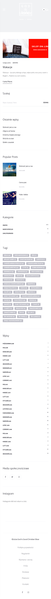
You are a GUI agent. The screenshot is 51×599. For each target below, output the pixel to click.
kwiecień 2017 (7, 388)
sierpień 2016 (7, 421)
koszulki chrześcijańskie (14, 284)
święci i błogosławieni (13, 321)
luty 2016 (6, 446)
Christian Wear (26, 259)
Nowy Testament (11, 296)
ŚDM (21, 312)
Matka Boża (36, 288)
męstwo (31, 292)
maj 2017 (5, 384)
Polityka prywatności (25, 547)
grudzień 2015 (7, 454)
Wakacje (7, 67)
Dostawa (25, 572)
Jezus (19, 276)
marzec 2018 (7, 356)
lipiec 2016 (6, 425)
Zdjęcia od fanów (9, 131)
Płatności (25, 578)
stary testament (22, 304)
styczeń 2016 (7, 450)
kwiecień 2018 (7, 352)
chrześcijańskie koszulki (14, 263)
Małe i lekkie (23, 194)
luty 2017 (6, 397)
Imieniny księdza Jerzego (11, 135)
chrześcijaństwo (11, 267)
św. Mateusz (9, 316)
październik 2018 (8, 344)
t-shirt (36, 304)
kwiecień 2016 (7, 437)
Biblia (7, 255)
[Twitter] (12, 477)
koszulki (20, 280)
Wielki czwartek (8, 142)
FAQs (25, 566)
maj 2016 (5, 433)
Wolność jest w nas (9, 127)
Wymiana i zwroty (25, 559)
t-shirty (8, 308)
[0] (47, 9)
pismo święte (19, 300)
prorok (32, 300)
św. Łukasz (35, 316)
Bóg (34, 255)
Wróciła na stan (8, 138)
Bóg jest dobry (10, 259)
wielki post (20, 308)
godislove (8, 276)
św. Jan (31, 312)
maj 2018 (5, 348)
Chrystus (40, 259)
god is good (36, 272)
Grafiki (15, 63)
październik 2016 (8, 413)
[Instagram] (19, 477)
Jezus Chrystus (32, 276)
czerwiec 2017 (7, 380)
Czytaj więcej (7, 81)
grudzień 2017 (7, 364)
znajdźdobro (35, 308)
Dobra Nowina (38, 267)
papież (7, 300)
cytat (25, 267)
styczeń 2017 (7, 401)
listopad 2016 (7, 409)
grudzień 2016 (7, 405)
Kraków (31, 284)
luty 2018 (6, 360)
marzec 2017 (7, 393)
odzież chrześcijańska (31, 296)
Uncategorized (8, 233)
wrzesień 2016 (7, 417)
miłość (7, 292)
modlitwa (19, 292)
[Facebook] (5, 477)
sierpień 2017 (7, 372)
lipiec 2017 (6, 376)
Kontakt (25, 584)
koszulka (8, 280)
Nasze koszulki (8, 229)
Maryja (24, 288)
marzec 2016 (7, 442)
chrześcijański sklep (35, 263)
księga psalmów (10, 288)
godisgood (22, 272)
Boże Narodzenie (21, 255)
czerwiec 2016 (7, 429)
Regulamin (25, 553)
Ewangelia (9, 272)
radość (7, 304)
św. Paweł (22, 316)
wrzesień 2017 (7, 368)
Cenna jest (22, 182)
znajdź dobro (9, 312)
